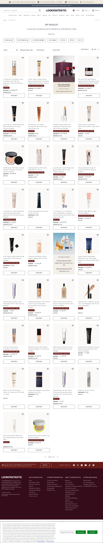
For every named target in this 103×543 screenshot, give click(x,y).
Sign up (45, 465)
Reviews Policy (51, 490)
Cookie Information (52, 484)
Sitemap (67, 500)
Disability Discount (70, 492)
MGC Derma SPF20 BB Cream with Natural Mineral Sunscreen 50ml (13, 437)
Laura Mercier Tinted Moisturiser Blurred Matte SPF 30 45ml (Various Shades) (13, 126)
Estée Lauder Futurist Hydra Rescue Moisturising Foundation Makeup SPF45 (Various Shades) (38, 81)
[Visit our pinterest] (93, 465)
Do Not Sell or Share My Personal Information (11, 495)
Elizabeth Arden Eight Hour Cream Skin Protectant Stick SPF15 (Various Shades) (62, 126)
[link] (85, 10)
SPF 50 (63, 40)
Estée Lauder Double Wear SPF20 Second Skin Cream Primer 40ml (89, 126)
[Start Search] (40, 10)
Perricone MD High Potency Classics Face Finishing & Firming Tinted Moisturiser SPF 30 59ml (88, 81)
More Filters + (85, 49)
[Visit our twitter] (78, 465)
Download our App (34, 482)
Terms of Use (50, 541)
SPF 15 (80, 40)
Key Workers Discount (71, 504)
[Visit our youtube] (86, 465)
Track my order (33, 496)
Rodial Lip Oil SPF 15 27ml (86, 390)
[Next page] (57, 457)
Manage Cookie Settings (67, 532)
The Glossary (68, 482)
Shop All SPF (9, 40)
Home (5, 20)
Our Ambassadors (70, 494)
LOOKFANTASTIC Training (90, 486)
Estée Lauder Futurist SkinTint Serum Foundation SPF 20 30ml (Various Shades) (63, 303)
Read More (51, 34)
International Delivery (34, 490)
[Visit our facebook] (74, 465)
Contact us (32, 492)
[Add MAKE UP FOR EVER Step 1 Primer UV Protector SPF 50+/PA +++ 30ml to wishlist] (23, 369)
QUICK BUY (14, 95)
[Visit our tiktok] (90, 465)
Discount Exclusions (34, 484)
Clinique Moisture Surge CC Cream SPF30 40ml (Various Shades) (87, 170)
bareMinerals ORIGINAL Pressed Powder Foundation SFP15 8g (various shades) (13, 170)
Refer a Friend (69, 502)
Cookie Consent (6, 492)
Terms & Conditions (52, 480)
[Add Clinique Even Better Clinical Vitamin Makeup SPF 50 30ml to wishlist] (48, 235)
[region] (51, 532)
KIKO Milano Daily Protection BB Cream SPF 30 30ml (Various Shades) (13, 258)
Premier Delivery (33, 494)
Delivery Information (34, 488)
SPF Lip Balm (52, 40)
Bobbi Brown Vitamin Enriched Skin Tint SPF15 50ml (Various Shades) (62, 349)
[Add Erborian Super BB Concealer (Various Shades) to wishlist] (98, 190)
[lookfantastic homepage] (56, 10)
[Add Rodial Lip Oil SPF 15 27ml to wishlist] (98, 369)
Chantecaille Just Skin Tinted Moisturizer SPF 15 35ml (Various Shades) (13, 303)
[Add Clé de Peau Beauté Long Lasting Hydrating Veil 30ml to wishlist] (48, 369)
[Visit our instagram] (82, 465)
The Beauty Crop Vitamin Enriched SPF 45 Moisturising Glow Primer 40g (37, 126)
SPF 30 (72, 40)
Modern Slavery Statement (54, 486)
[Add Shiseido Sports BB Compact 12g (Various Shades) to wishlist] (48, 414)
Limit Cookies (80, 532)
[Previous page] (45, 457)
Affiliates (67, 496)
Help (30, 480)
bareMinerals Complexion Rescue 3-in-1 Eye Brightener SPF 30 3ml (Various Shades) (88, 303)
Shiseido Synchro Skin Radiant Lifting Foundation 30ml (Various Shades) (38, 349)
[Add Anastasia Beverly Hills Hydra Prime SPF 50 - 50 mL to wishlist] (48, 146)
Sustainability (50, 488)
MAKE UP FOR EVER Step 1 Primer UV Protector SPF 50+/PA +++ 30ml (13, 392)
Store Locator (87, 480)
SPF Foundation (23, 40)
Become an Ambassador (72, 506)
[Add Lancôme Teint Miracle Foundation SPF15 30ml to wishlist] (23, 326)
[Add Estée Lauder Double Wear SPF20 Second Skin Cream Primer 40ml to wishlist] (98, 103)
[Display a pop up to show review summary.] (17, 90)
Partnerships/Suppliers (71, 498)
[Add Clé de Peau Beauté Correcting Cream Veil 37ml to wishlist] (48, 190)
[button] (64, 75)
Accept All (92, 532)
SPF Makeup (51, 25)
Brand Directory (69, 484)
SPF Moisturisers (38, 40)
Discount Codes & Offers (72, 490)
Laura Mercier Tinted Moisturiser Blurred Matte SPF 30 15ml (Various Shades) (63, 170)
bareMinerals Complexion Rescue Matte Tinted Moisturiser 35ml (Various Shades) (88, 349)
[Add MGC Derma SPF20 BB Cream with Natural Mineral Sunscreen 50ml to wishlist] (23, 414)
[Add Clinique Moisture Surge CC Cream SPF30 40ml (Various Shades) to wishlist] (98, 146)
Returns (31, 486)
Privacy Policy (50, 482)
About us (67, 480)
